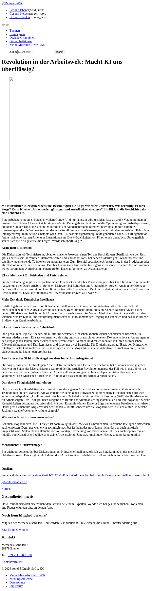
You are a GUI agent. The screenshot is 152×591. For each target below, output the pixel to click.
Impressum (16, 586)
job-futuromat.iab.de (14, 482)
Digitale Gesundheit (22, 37)
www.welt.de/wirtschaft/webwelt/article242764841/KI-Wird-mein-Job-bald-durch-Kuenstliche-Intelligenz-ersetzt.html (75, 475)
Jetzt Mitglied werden (15, 529)
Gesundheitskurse (21, 41)
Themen (15, 30)
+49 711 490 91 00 (20, 555)
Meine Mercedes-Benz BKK (28, 44)
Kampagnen (17, 34)
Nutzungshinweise (21, 579)
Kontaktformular (12, 562)
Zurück (6, 488)
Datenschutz (17, 582)
